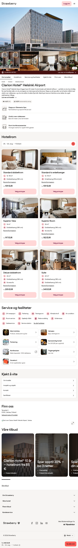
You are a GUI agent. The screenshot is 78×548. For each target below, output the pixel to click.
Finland (10, 82)
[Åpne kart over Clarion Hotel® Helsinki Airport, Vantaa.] (73, 423)
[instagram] (37, 523)
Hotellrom (17, 77)
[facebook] (32, 523)
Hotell (3, 82)
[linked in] (41, 523)
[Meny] (74, 4)
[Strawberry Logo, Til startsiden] (9, 3)
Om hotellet (6, 77)
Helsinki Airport (19, 82)
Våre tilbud (68, 77)
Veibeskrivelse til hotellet (10, 415)
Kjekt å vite (47, 77)
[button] (20, 159)
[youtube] (46, 523)
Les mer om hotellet (8, 97)
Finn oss (58, 77)
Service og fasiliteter (32, 77)
